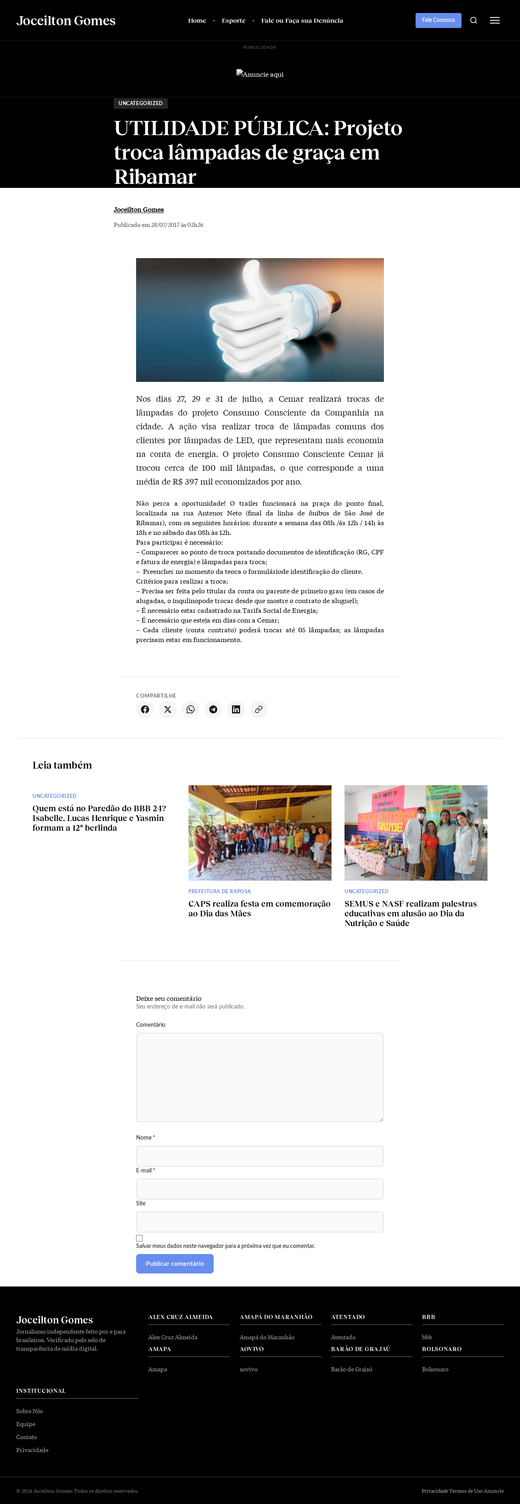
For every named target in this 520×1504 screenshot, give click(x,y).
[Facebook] (145, 709)
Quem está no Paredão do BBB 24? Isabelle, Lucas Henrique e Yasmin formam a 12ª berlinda (99, 817)
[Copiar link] (259, 709)
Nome (145, 1138)
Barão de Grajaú (352, 1369)
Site (140, 1204)
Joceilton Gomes (139, 208)
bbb (427, 1337)
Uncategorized (141, 103)
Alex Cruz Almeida (172, 1337)
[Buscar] (474, 20)
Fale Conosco (438, 20)
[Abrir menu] (495, 20)
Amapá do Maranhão (267, 1337)
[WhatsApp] (190, 709)
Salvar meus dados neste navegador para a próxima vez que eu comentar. (225, 1246)
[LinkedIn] (236, 709)
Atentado (343, 1337)
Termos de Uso (466, 1490)
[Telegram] (213, 709)
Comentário (150, 1025)
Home (197, 20)
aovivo (249, 1369)
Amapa (157, 1369)
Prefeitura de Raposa (219, 891)
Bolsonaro (435, 1369)
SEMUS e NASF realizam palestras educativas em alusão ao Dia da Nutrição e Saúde (410, 913)
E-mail (145, 1171)
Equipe (25, 1424)
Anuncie (494, 1490)
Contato (26, 1437)
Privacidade (32, 1450)
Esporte (234, 20)
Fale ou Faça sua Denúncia (302, 20)
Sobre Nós (29, 1411)
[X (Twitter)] (168, 709)
